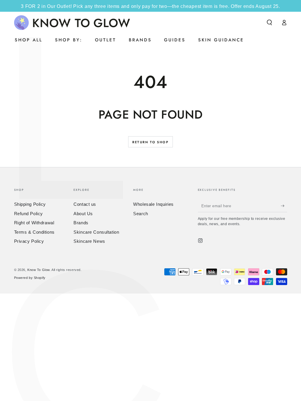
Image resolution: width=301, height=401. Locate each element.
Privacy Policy (29, 241)
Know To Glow (38, 270)
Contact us (84, 204)
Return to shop (150, 142)
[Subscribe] (284, 206)
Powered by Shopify (30, 277)
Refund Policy (28, 213)
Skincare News (89, 241)
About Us (83, 213)
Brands (80, 222)
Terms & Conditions (34, 232)
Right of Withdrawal (34, 222)
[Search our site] (269, 22)
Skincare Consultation (96, 232)
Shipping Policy (30, 204)
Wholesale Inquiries (153, 204)
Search (140, 213)
